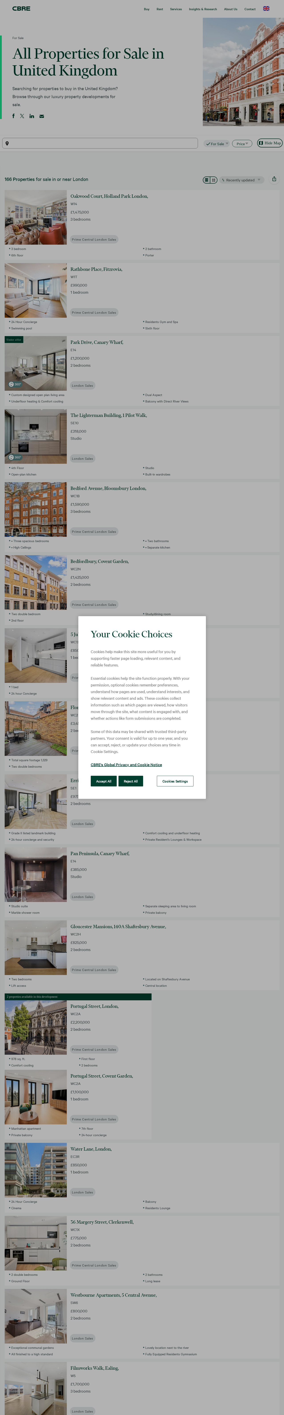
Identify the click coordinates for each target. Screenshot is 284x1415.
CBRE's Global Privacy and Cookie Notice (126, 764)
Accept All (103, 781)
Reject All (131, 781)
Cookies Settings (175, 781)
